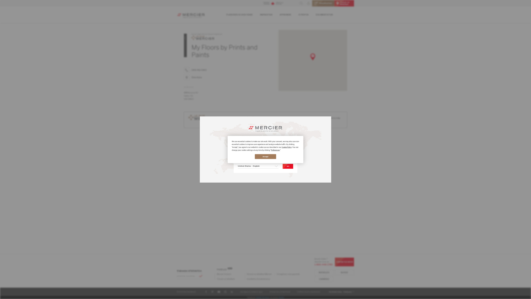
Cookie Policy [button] (286, 147)
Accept (265, 157)
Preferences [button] (275, 150)
